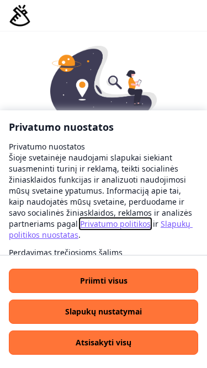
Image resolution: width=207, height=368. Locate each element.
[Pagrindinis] (20, 15)
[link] (115, 223)
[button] (103, 281)
